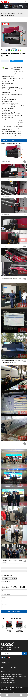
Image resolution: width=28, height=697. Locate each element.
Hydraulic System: (6, 103)
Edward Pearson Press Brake (9, 578)
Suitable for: (5, 78)
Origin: (4, 115)
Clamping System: (6, 105)
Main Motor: (5, 98)
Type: (3, 82)
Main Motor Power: (7, 99)
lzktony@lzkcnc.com (11, 682)
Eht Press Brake (6, 581)
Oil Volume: (5, 101)
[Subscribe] (24, 653)
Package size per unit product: (10, 119)
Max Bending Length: (7, 87)
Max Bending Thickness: (8, 89)
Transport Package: (7, 112)
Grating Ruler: (5, 108)
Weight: (4, 92)
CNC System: (5, 83)
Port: (3, 129)
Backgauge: (5, 94)
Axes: (3, 85)
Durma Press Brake (7, 575)
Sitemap (8, 692)
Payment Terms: (6, 133)
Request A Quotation (14, 611)
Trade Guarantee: (9, 68)
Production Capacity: (7, 131)
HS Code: (4, 117)
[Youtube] (9, 657)
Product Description (8, 140)
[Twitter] (7, 657)
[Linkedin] (4, 657)
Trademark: (5, 110)
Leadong (19, 692)
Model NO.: (5, 76)
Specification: (5, 113)
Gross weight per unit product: (10, 126)
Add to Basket (17, 61)
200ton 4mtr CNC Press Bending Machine (9, 630)
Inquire (5, 61)
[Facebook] (2, 657)
